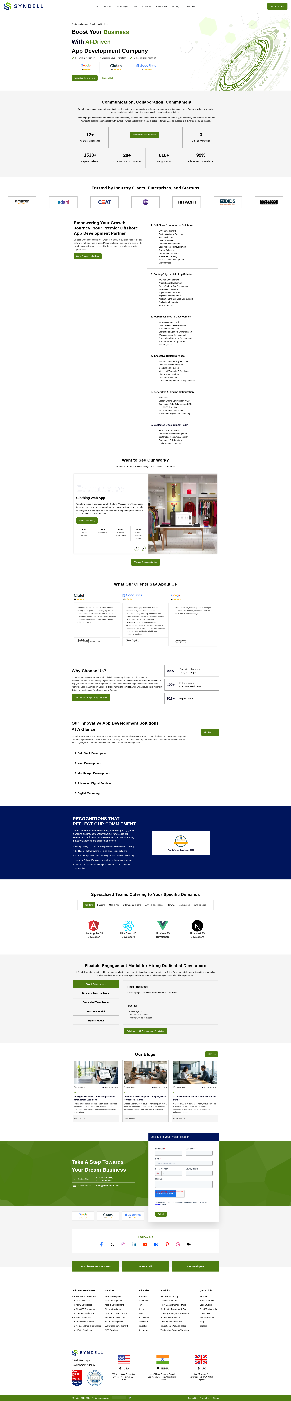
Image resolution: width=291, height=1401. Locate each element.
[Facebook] (101, 1244)
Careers (203, 1326)
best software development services (142, 680)
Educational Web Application (173, 1326)
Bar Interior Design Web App (173, 1309)
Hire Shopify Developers (83, 1322)
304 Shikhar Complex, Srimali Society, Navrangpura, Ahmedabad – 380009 (162, 1377)
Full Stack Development (116, 1317)
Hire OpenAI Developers (83, 1313)
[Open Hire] (139, 6)
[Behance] (156, 1244)
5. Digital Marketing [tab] (87, 793)
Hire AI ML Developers (82, 1305)
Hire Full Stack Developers (84, 1296)
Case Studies (206, 1305)
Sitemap (216, 1398)
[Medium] (189, 1244)
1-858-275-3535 (105, 1177)
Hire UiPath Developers (82, 1330)
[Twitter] (112, 1244)
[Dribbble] (178, 1244)
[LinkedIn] (134, 1244)
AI (75, 1092)
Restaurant (143, 1330)
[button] (136, 548)
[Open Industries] (153, 6)
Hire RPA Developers (81, 1317)
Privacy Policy (205, 1398)
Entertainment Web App (171, 1317)
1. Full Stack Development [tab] (91, 753)
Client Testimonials (208, 1309)
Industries (204, 1296)
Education (143, 1326)
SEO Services (111, 1330)
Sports (141, 1309)
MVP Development (113, 1296)
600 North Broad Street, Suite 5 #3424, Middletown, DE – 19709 (124, 1377)
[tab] (89, 905)
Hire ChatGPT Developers (83, 1309)
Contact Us (205, 1313)
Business (142, 1296)
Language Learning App (171, 1322)
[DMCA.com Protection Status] (119, 1398)
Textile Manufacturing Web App (175, 1330)
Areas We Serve (207, 1301)
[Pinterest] (167, 1244)
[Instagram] (123, 1244)
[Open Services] (113, 6)
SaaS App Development (116, 1313)
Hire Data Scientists (81, 1301)
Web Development (113, 1301)
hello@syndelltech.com (107, 1186)
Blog (202, 1322)
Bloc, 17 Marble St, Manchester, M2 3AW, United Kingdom (201, 1377)
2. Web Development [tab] (88, 763)
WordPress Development (116, 1326)
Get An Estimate (207, 1317)
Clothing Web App (169, 1301)
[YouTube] (145, 1244)
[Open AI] (100, 6)
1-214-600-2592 (105, 1181)
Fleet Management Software (173, 1305)
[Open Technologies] (130, 6)
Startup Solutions (113, 1309)
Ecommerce (143, 1317)
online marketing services (119, 687)
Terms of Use (193, 1398)
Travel (141, 1305)
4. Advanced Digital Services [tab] (93, 783)
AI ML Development (114, 1322)
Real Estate (143, 1301)
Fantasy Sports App (169, 1296)
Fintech (141, 1313)
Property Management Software (175, 1313)
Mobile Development (114, 1305)
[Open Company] (181, 6)
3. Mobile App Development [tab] (92, 773)
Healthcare (143, 1322)
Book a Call (145, 1266)
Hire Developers (195, 1266)
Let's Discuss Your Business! (95, 1266)
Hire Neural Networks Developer (86, 1326)
